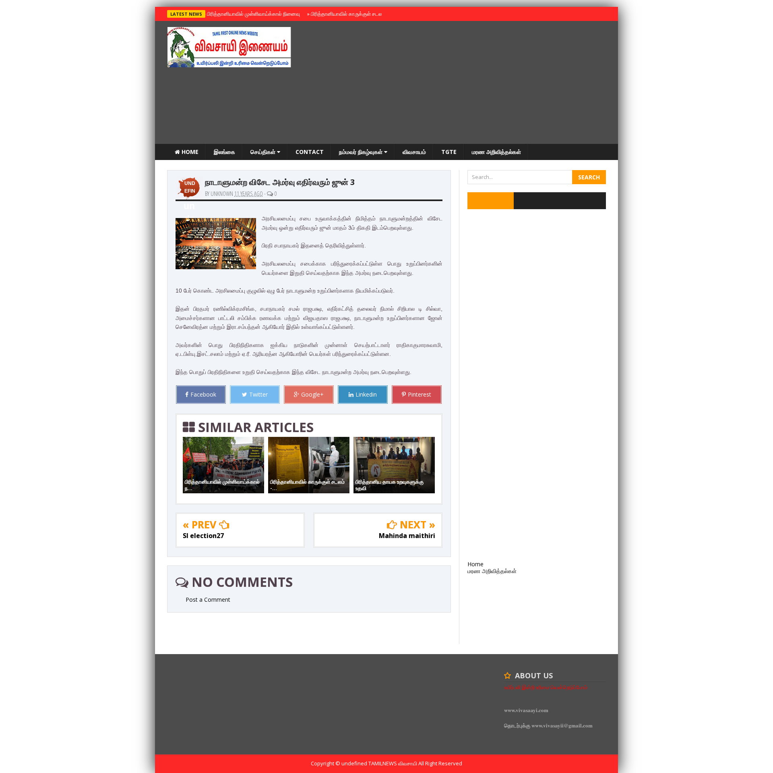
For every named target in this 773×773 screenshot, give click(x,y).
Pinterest (419, 394)
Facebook (203, 394)
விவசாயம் (414, 152)
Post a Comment (208, 599)
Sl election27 (203, 535)
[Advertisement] (459, 83)
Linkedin (366, 394)
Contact (310, 152)
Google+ (312, 394)
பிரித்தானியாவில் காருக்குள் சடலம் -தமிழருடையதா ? (365, 13)
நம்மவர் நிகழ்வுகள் (361, 152)
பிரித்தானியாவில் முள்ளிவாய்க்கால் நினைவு (252, 13)
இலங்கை (224, 152)
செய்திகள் (263, 152)
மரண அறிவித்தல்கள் (496, 152)
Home (189, 152)
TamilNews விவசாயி (393, 763)
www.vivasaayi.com (526, 710)
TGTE (449, 152)
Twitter (258, 394)
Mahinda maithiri (407, 535)
